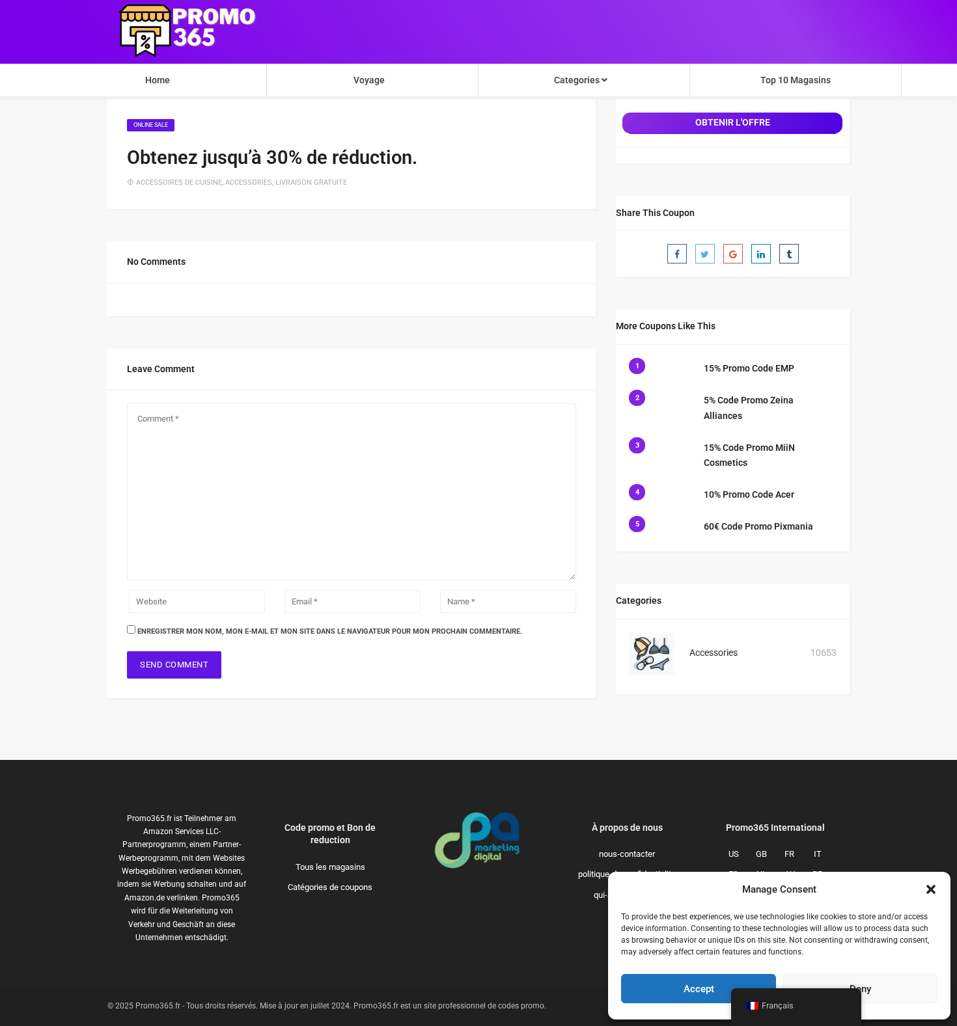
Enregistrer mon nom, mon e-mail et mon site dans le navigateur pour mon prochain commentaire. (329, 631)
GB (761, 854)
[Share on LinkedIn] (761, 253)
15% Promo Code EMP (749, 368)
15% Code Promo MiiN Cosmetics (749, 455)
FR (789, 854)
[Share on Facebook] (677, 253)
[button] (930, 889)
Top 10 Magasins (795, 80)
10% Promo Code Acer (749, 494)
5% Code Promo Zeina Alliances (749, 408)
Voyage (369, 80)
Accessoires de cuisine (179, 182)
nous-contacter (627, 854)
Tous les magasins (330, 867)
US (733, 854)
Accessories (248, 182)
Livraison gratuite (311, 182)
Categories (578, 80)
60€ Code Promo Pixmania (758, 526)
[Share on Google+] (733, 253)
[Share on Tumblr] (789, 253)
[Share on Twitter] (705, 253)
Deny (860, 989)
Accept (699, 989)
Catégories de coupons (330, 887)
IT (818, 854)
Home (157, 80)
